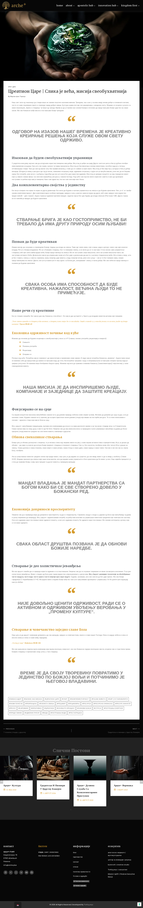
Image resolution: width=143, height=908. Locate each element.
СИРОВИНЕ (23, 708)
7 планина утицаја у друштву (14, 730)
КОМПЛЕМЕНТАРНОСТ (79, 699)
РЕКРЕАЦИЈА (31, 704)
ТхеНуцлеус (88, 904)
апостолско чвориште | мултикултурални (117, 853)
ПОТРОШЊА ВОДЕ (58, 713)
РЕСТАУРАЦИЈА (75, 713)
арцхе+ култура (12, 785)
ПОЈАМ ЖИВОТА (98, 699)
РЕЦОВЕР (61, 704)
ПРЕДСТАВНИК (15, 713)
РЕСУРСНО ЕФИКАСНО (102, 704)
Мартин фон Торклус (18, 96)
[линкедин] (5, 872)
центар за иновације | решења (119, 860)
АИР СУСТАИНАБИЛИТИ (118, 699)
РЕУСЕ (12, 708)
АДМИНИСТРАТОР (31, 713)
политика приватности (81, 872)
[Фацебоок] (32, 872)
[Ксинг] (11, 872)
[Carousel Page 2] (72, 809)
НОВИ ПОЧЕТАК (16, 704)
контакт (76, 862)
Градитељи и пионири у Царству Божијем (124, 730)
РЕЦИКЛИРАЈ (73, 704)
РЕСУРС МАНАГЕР (123, 704)
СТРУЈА (97, 708)
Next (141, 781)
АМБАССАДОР (15, 699)
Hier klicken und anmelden (49, 856)
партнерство (78, 857)
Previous (1, 781)
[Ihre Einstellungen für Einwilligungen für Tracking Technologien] (139, 904)
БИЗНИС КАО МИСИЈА (33, 699)
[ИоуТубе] (26, 872)
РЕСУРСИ (86, 704)
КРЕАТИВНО (36, 708)
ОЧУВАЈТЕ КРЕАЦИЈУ (65, 708)
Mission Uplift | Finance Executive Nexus (121, 875)
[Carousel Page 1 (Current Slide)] (71, 809)
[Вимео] (21, 872)
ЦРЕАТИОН (49, 708)
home (59, 5)
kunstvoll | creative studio (118, 865)
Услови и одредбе (80, 876)
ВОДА (45, 713)
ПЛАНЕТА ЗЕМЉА (46, 704)
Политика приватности (82, 881)
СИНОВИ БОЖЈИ (84, 708)
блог (74, 852)
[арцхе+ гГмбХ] (14, 5)
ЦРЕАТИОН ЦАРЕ (52, 699)
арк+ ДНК (12, 87)
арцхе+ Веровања (123, 785)
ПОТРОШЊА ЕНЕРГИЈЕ (113, 708)
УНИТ (64, 699)
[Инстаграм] (16, 872)
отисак (75, 867)
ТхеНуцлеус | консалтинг (117, 869)
